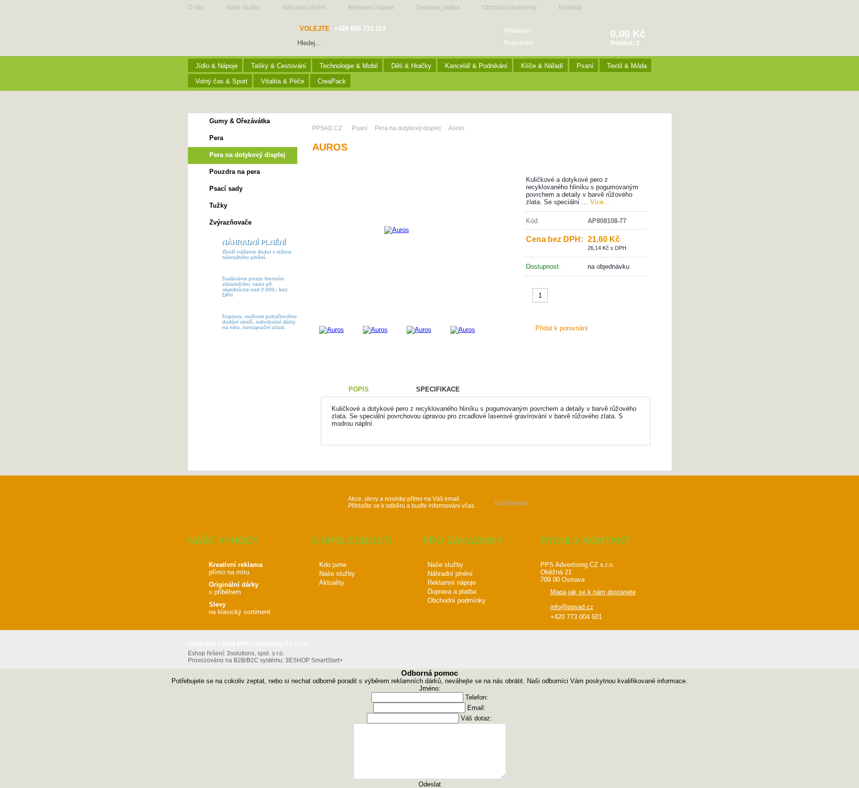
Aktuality (331, 582)
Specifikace (438, 389)
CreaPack (332, 81)
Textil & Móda (627, 66)
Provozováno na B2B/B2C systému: (236, 660)
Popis (358, 389)
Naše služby (242, 7)
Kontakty (570, 7)
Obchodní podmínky (509, 7)
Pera (216, 138)
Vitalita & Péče (282, 81)
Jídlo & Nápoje (216, 66)
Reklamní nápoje (371, 7)
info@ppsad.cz (572, 607)
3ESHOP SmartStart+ (314, 660)
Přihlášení (517, 30)
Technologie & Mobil (349, 66)
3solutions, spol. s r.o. (255, 653)
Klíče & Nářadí (542, 66)
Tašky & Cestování (278, 66)
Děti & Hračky (411, 66)
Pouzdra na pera (234, 171)
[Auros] (396, 230)
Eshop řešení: (206, 653)
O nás (196, 7)
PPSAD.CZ (327, 128)
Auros (456, 128)
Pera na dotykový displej (247, 154)
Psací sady (226, 188)
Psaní (585, 66)
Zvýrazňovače (230, 222)
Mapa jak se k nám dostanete (593, 592)
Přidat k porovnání (561, 328)
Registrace (518, 42)
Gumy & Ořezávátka (239, 121)
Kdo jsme (332, 564)
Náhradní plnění (304, 7)
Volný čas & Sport (221, 81)
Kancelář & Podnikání (476, 66)
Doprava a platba (452, 591)
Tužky (218, 205)
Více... (599, 202)
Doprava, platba (438, 7)
